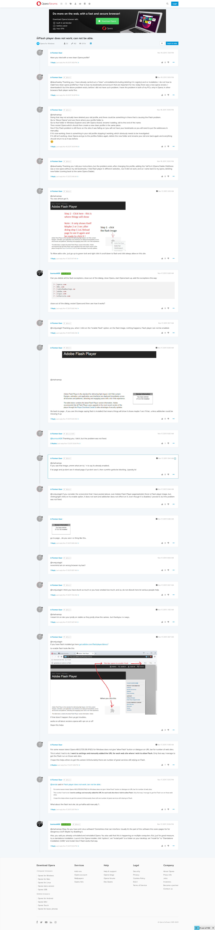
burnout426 (55, 273)
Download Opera (109, 21)
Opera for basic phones (48, 909)
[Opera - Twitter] (41, 922)
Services (79, 865)
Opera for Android (45, 898)
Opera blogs (109, 875)
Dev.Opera (108, 882)
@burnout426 (70, 433)
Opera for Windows (47, 43)
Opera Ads (78, 882)
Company (168, 865)
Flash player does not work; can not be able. (82, 784)
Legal (136, 865)
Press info (167, 875)
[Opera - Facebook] (37, 922)
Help (106, 865)
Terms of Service (140, 885)
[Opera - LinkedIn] (51, 922)
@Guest (68, 77)
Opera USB (42, 890)
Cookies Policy (139, 878)
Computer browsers (44, 871)
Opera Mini (42, 902)
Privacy (136, 875)
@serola (53, 784)
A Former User (56, 53)
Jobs (165, 878)
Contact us (168, 889)
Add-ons (78, 871)
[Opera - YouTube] (46, 922)
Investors (167, 882)
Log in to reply (172, 43)
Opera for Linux (44, 883)
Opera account (80, 875)
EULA (135, 882)
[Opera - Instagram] (55, 922)
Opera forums (109, 878)
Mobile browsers (43, 894)
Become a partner (170, 885)
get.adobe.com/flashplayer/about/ (93, 644)
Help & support (110, 871)
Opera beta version (46, 886)
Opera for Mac (44, 879)
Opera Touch (43, 905)
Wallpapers (79, 878)
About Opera (168, 871)
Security (136, 871)
